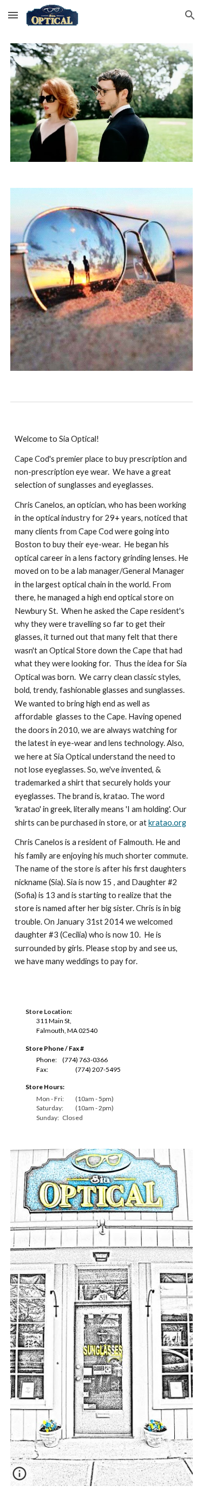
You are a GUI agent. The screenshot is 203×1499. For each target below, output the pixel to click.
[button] (13, 15)
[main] (101, 700)
